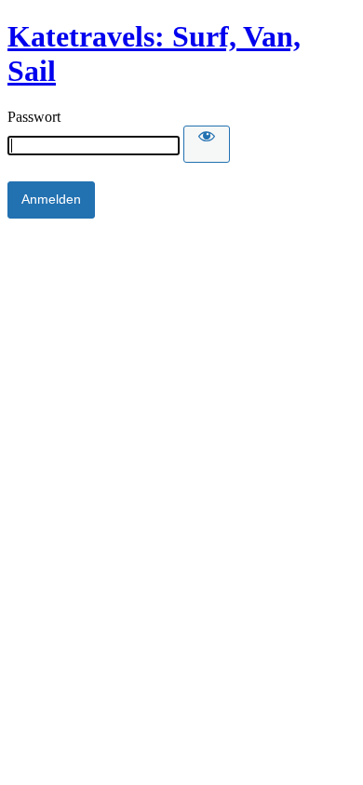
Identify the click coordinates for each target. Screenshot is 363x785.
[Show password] (206, 144)
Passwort (33, 117)
